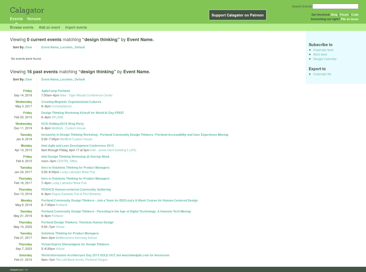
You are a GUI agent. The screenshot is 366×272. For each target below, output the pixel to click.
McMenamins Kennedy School (76, 237)
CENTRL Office (67, 161)
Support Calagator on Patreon (238, 14)
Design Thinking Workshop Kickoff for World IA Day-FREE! (82, 112)
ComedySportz (62, 106)
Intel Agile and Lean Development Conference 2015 (77, 145)
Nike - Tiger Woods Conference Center (86, 95)
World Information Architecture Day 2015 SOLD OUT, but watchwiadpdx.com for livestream (105, 255)
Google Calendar (325, 59)
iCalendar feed (323, 50)
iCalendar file (322, 74)
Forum (344, 14)
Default (80, 47)
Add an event (49, 27)
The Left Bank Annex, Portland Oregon (82, 259)
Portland (61, 205)
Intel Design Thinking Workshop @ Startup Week (75, 156)
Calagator (27, 10)
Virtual (60, 226)
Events (16, 18)
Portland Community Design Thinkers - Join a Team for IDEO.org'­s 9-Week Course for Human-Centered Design (119, 200)
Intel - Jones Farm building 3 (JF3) (113, 150)
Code (355, 14)
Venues (34, 18)
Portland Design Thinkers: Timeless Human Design (77, 222)
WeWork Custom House (76, 139)
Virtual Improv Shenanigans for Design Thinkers (75, 244)
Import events (76, 27)
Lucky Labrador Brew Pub (77, 172)
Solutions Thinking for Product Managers (70, 233)
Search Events (302, 6)
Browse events (21, 27)
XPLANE (57, 117)
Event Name (50, 47)
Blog (334, 14)
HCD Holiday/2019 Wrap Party (62, 123)
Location (66, 47)
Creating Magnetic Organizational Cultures (71, 101)
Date (28, 47)
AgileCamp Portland (55, 90)
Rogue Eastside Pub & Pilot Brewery (76, 194)
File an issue (350, 19)
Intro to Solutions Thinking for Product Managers (75, 167)
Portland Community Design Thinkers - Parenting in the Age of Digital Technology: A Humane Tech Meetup (116, 211)
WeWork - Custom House (69, 128)
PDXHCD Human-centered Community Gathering (76, 189)
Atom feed (320, 54)
